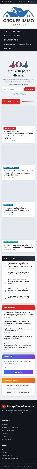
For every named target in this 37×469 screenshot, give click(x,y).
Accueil (4, 449)
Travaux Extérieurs (24, 44)
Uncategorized (8, 204)
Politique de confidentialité (10, 458)
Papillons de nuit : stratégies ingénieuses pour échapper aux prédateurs (16, 210)
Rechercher (29, 89)
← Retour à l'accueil (18, 94)
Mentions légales (7, 455)
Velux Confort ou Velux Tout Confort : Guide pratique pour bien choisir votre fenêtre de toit (18, 173)
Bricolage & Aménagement (12, 36)
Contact (4, 452)
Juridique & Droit (9, 44)
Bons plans (7, 48)
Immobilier (16, 31)
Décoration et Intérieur (11, 40)
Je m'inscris (18, 372)
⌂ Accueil (7, 31)
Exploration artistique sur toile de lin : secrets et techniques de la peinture (18, 246)
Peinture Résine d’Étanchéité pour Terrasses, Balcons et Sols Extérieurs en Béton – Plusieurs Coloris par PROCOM (18, 134)
